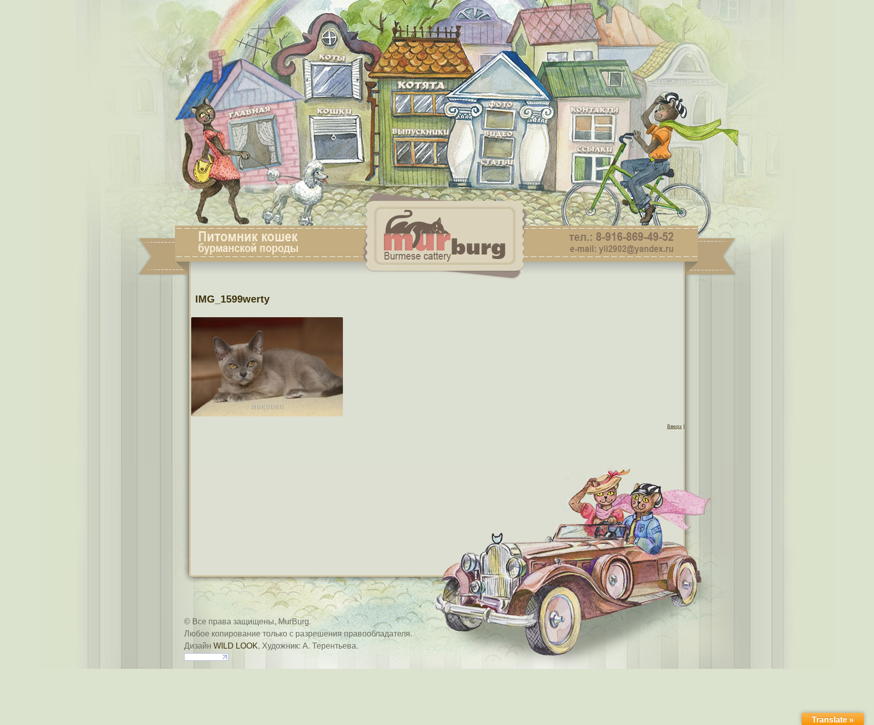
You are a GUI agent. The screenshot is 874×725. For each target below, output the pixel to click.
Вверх (674, 426)
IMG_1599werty (232, 299)
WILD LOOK (235, 646)
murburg (437, 16)
